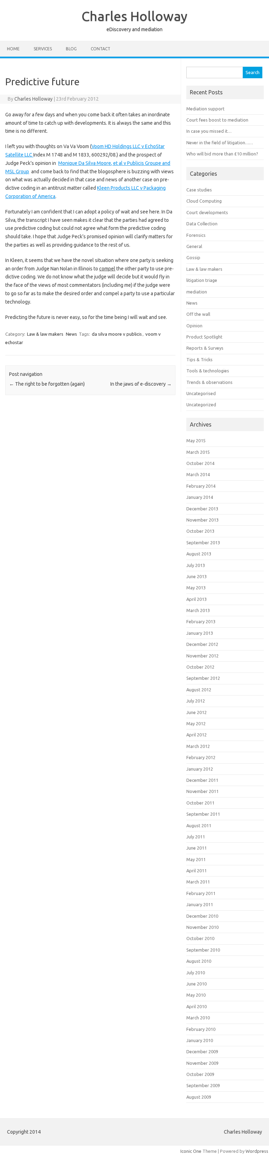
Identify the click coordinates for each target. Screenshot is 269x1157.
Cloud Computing (204, 200)
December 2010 (202, 916)
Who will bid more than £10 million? (222, 153)
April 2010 (196, 1006)
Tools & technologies (207, 370)
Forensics (196, 235)
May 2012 (196, 723)
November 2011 (202, 791)
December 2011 (202, 780)
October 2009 (200, 1074)
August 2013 (198, 553)
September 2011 (203, 814)
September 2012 (203, 678)
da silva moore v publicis (117, 334)
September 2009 (203, 1085)
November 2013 (202, 519)
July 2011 (195, 836)
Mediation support (205, 108)
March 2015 (198, 452)
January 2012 (199, 768)
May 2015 (196, 440)
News (71, 334)
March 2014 (198, 474)
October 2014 (200, 463)
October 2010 (200, 938)
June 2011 (196, 847)
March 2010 (198, 1017)
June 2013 (196, 576)
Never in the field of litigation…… (219, 142)
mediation (196, 291)
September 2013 (203, 542)
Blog (71, 48)
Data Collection (202, 223)
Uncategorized (201, 404)
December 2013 (202, 508)
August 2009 (198, 1096)
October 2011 (200, 802)
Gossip (193, 257)
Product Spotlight (204, 336)
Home (13, 48)
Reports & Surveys (204, 347)
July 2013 (195, 565)
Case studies (199, 189)
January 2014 (199, 497)
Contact (100, 48)
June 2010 (196, 983)
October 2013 (200, 531)
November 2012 (202, 655)
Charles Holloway (134, 16)
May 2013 (196, 587)
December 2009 (202, 1051)
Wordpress (257, 1151)
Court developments (207, 212)
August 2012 (198, 689)
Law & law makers (45, 334)
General (194, 246)
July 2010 (195, 972)
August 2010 (198, 961)
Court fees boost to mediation (217, 119)
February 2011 (200, 893)
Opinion (194, 325)
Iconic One (190, 1151)
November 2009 (202, 1063)
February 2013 (200, 621)
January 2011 (199, 904)
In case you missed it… (209, 131)
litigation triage (201, 280)
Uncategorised (201, 393)
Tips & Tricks (199, 359)
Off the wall (198, 314)
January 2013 (199, 633)
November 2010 (202, 927)
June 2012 (196, 712)
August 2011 (198, 825)
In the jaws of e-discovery (141, 384)
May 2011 (196, 859)
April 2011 (196, 870)
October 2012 (200, 666)
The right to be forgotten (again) (47, 384)
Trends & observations (209, 382)
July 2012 (195, 700)
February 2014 (200, 485)
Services (43, 48)
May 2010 (196, 994)
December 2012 (202, 644)
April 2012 (196, 734)
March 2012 (198, 746)
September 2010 (203, 949)
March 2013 (198, 610)
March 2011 (198, 881)
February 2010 (200, 1029)
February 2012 (200, 757)
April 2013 (196, 599)
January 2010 (199, 1040)
